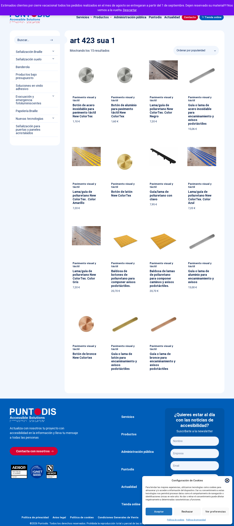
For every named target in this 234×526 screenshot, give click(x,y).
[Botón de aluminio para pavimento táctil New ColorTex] (124, 61)
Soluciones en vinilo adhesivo (29, 87)
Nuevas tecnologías (29, 118)
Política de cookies (175, 520)
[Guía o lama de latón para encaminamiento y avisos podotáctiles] (124, 309)
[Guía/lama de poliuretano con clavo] (163, 147)
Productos (129, 434)
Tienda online (213, 17)
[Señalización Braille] (53, 51)
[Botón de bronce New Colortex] (86, 309)
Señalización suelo (28, 59)
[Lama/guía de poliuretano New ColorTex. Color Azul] (201, 147)
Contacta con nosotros (33, 451)
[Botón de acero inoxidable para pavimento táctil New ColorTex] (86, 61)
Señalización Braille (29, 52)
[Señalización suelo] (53, 58)
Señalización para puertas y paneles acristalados (28, 130)
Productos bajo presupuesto (26, 76)
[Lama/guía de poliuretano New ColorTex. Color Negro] (163, 61)
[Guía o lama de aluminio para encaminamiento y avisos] (201, 227)
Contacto (190, 17)
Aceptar (159, 511)
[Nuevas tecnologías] (53, 117)
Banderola (23, 67)
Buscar (52, 39)
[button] (227, 480)
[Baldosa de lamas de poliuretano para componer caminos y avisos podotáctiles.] (163, 227)
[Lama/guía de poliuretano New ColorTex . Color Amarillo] (86, 147)
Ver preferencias (215, 511)
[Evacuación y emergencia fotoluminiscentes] (53, 96)
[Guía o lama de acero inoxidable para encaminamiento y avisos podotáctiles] (201, 61)
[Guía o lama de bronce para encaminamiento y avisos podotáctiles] (163, 309)
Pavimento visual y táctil (84, 99)
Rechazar (187, 511)
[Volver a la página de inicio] (33, 415)
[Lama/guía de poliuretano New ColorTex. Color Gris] (86, 227)
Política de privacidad (196, 520)
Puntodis (155, 17)
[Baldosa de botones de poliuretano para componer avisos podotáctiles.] (124, 227)
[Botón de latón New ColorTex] (124, 147)
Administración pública (130, 17)
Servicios (127, 417)
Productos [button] (101, 17)
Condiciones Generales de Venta (118, 517)
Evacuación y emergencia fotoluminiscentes (28, 100)
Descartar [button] (130, 10)
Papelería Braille (27, 111)
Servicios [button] (82, 17)
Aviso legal (59, 517)
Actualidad (172, 17)
